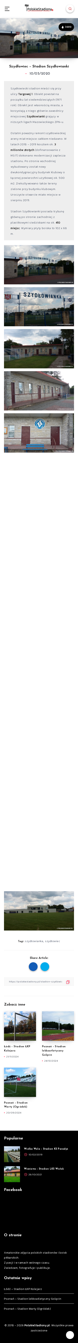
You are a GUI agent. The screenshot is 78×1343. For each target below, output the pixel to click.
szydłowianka (34, 941)
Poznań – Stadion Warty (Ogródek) (27, 1309)
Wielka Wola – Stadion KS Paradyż (46, 1149)
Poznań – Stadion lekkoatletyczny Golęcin (54, 1050)
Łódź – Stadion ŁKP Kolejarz (23, 1289)
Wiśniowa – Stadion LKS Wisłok (44, 1169)
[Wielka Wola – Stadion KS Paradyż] (12, 1154)
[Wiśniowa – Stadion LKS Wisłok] (12, 1174)
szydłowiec (52, 941)
